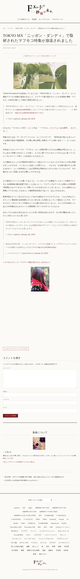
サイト (5, 407)
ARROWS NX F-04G (42, 508)
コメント (6, 368)
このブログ (38, 535)
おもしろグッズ (63, 531)
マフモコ (10, 28)
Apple (30, 508)
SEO (45, 527)
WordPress (14, 531)
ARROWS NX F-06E (29, 512)
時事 (53, 546)
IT (68, 519)
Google (61, 519)
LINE (23, 523)
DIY (40, 515)
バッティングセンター (46, 539)
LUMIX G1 (32, 523)
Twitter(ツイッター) (63, 527)
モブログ (52, 543)
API (23, 508)
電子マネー (43, 554)
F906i (45, 519)
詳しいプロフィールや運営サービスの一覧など (19, 462)
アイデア (24, 531)
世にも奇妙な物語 (17, 546)
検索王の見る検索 (33, 550)
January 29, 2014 (28, 119)
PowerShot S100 (16, 527)
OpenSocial (55, 523)
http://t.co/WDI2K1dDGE (25, 113)
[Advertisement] (40, 320)
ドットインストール (66, 455)
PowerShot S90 (29, 527)
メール (6, 399)
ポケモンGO (24, 543)
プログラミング (57, 19)
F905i (38, 519)
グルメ (28, 535)
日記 (47, 546)
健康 (28, 546)
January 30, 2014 (28, 234)
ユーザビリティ (64, 543)
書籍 (59, 546)
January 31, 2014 (41, 253)
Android (17, 508)
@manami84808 (23, 110)
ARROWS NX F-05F (59, 508)
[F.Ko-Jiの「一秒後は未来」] (40, 10)
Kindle (16, 523)
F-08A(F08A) (61, 515)
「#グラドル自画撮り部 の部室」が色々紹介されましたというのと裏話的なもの (37, 477)
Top (4, 28)
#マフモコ (39, 113)
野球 (34, 554)
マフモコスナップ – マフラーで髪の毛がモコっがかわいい (27, 262)
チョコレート (17, 539)
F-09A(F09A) (16, 519)
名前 (5, 391)
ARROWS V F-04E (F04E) (48, 512)
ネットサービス (44, 19)
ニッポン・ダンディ (61, 93)
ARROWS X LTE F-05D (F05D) (25, 515)
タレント (63, 535)
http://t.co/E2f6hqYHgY (46, 247)
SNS (51, 527)
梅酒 (22, 550)
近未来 (66, 550)
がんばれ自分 (18, 535)
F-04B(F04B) (49, 515)
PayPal (64, 523)
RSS (39, 527)
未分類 (66, 546)
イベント (33, 531)
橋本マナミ (71, 181)
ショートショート (50, 535)
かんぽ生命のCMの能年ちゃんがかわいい (25, 480)
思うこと (35, 546)
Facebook (53, 519)
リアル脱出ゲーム (23, 19)
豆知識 (34, 19)
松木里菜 (15, 550)
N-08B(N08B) (43, 523)
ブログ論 (14, 543)
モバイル (43, 543)
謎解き (50, 550)
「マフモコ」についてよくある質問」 (54, 128)
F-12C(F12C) (28, 519)
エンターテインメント (11, 348)
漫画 (44, 550)
